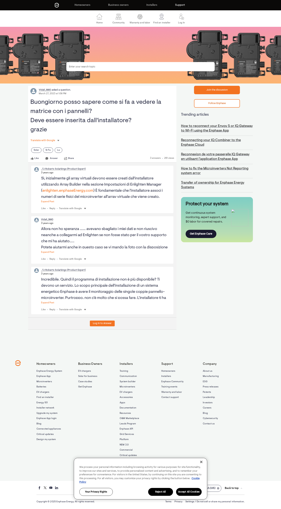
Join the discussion (217, 90)
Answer (54, 158)
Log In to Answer (102, 323)
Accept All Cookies (189, 492)
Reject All (160, 492)
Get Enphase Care (201, 233)
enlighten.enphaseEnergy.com (67, 191)
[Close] (201, 462)
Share (71, 158)
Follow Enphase (217, 103)
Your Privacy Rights (96, 492)
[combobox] (140, 66)
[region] (140, 479)
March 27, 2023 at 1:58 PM (52, 93)
